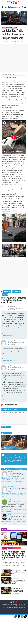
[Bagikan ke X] (19, 616)
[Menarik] (3, 332)
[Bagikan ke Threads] (25, 616)
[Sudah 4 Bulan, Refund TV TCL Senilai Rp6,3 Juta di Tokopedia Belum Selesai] (6, 570)
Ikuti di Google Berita (9, 74)
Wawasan (14, 27)
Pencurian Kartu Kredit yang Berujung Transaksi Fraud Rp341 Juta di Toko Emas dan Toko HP (17, 590)
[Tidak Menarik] (3, 334)
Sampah (14, 43)
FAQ (16, 605)
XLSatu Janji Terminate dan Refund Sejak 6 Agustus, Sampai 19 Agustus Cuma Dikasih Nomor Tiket (14, 494)
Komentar (8, 469)
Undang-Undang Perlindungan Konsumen (13, 461)
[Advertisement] (14, 58)
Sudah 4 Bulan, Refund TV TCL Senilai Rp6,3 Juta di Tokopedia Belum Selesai (18, 572)
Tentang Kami (21, 605)
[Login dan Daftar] (25, 7)
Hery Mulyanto (11, 486)
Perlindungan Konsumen (10, 605)
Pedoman (23, 604)
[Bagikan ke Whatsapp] (22, 616)
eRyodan (10, 471)
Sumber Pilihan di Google (10, 77)
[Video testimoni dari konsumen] (14, 442)
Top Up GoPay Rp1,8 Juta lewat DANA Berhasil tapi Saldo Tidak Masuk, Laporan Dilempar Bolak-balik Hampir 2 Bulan (13, 509)
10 (21, 585)
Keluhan (15, 547)
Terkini (21, 469)
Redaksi (13, 41)
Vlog (9, 27)
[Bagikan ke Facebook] (15, 616)
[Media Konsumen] (12, 7)
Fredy (9, 500)
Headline (4, 27)
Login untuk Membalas (8, 335)
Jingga (13, 559)
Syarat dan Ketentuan (7, 604)
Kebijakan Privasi (16, 604)
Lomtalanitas (9, 43)
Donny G (10, 514)
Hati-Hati (4, 547)
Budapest (4, 43)
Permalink (12, 310)
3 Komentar (20, 41)
